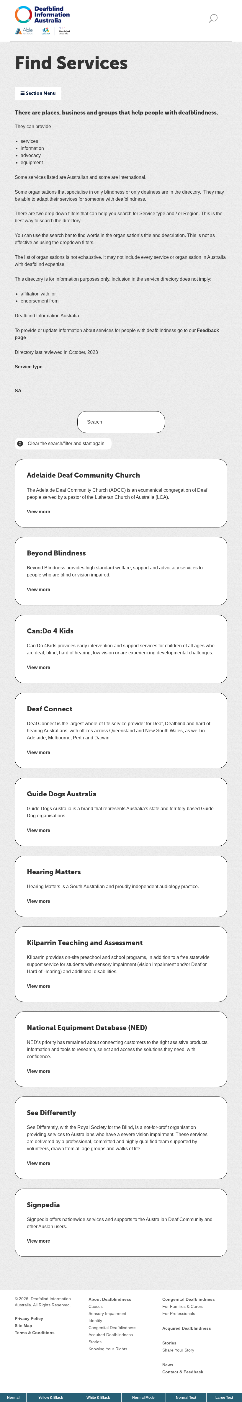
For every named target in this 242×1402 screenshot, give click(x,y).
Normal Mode (143, 1398)
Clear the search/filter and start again (60, 445)
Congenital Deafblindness (112, 1327)
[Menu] (214, 20)
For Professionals (178, 1313)
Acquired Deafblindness (111, 1334)
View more (38, 512)
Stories (95, 1341)
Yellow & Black (51, 1397)
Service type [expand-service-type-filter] (28, 366)
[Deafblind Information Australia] (42, 20)
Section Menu (40, 93)
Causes (96, 1306)
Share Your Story (178, 1350)
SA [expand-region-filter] (18, 390)
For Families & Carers (182, 1306)
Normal (14, 1397)
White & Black (98, 1397)
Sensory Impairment (107, 1313)
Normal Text (186, 1397)
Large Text (224, 1397)
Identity (95, 1320)
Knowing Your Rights (108, 1349)
